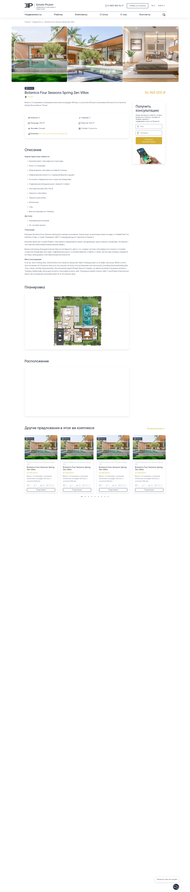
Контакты (144, 14)
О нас (123, 14)
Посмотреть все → (156, 428)
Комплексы (81, 14)
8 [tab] (105, 497)
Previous (12, 50)
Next (178, 50)
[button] (176, 887)
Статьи (104, 14)
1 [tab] (37, 458)
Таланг (30, 97)
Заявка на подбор (137, 6)
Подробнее (41, 490)
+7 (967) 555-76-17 (115, 6)
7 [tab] (101, 497)
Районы (58, 14)
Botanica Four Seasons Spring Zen (53, 134)
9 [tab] (108, 497)
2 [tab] (39, 458)
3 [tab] (41, 458)
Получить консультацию (148, 140)
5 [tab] (45, 458)
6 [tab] (98, 497)
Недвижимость (33, 14)
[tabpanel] (41, 464)
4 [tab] (43, 458)
